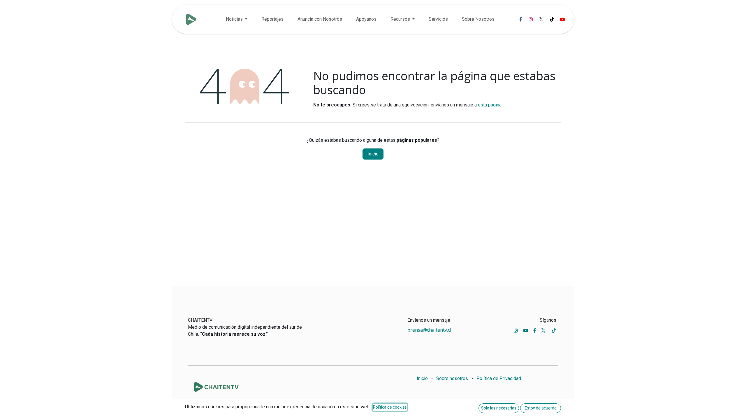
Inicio (373, 154)
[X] (541, 19)
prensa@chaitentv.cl (429, 330)
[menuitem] (236, 19)
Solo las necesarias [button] (498, 408)
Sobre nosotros (452, 378)
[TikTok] (552, 19)
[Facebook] (520, 19)
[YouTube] (562, 19)
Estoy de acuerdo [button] (541, 408)
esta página (490, 105)
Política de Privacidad (498, 378)
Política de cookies (390, 407)
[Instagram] (531, 19)
